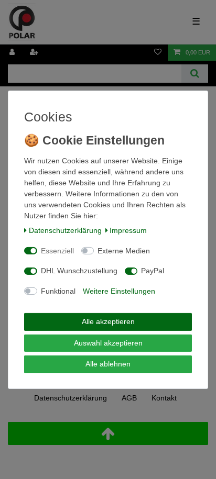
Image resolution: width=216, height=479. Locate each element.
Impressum (128, 230)
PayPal (152, 270)
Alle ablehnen (108, 364)
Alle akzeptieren (108, 321)
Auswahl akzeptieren (108, 343)
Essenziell (57, 251)
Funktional (58, 291)
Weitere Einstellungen (119, 291)
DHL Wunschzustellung (79, 270)
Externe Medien (124, 251)
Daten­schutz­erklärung (65, 230)
